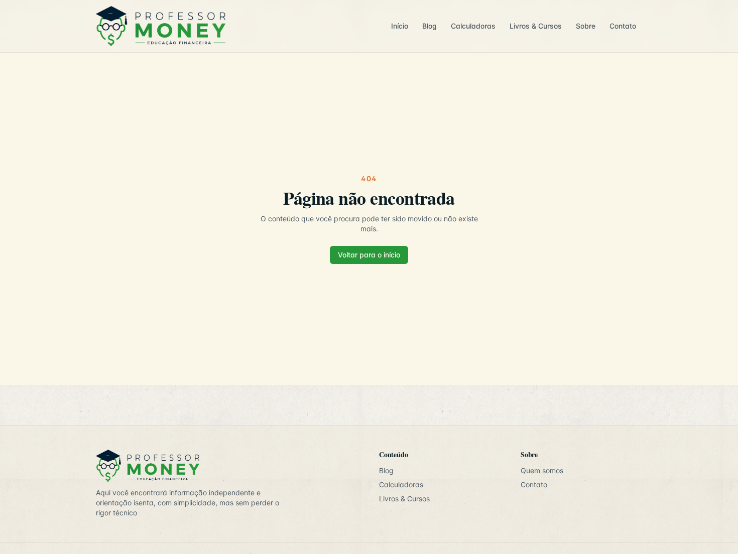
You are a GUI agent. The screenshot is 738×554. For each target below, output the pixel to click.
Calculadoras (473, 26)
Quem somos (542, 470)
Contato (622, 26)
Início (399, 26)
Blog (429, 26)
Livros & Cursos (536, 26)
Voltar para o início (369, 254)
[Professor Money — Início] (236, 26)
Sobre (585, 26)
